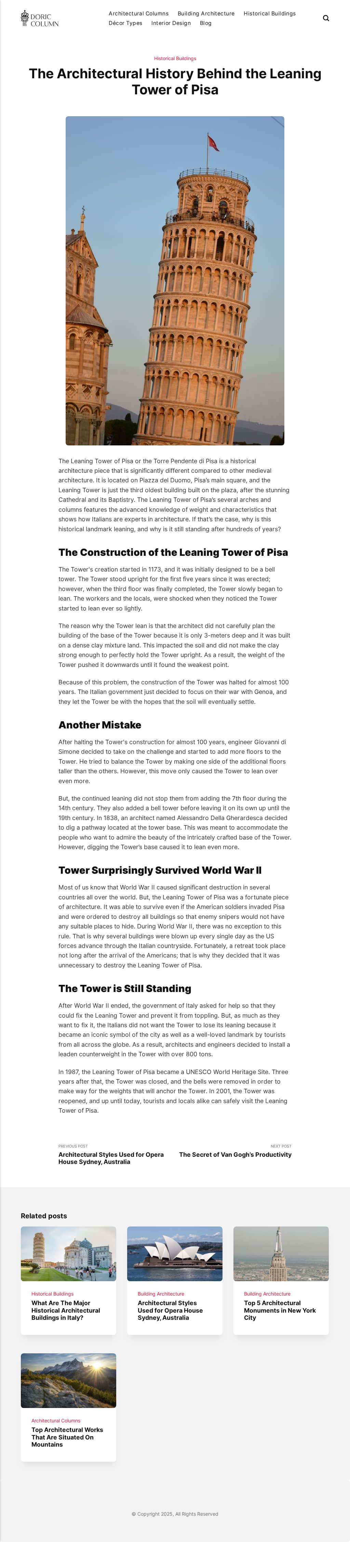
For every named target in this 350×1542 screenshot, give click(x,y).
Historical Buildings (270, 13)
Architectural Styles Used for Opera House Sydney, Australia (170, 1310)
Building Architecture (206, 13)
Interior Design (171, 23)
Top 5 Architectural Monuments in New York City (280, 1310)
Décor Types (125, 23)
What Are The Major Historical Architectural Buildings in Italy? (66, 1310)
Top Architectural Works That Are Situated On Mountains (68, 1437)
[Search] (326, 18)
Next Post (235, 1151)
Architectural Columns (139, 13)
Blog (206, 23)
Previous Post (111, 1155)
